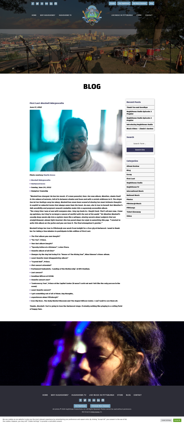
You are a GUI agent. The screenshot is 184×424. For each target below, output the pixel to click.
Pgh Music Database (139, 3)
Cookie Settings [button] (166, 420)
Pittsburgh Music (134, 203)
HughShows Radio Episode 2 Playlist (139, 119)
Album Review (133, 166)
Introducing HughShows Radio (140, 124)
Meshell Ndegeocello (40, 180)
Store (139, 15)
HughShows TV (65, 15)
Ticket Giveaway (134, 212)
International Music (135, 191)
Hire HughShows (124, 3)
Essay (129, 174)
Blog (151, 3)
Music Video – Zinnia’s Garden (140, 128)
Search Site (140, 150)
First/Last (131, 178)
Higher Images (95, 412)
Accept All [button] (177, 420)
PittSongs (131, 207)
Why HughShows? (47, 15)
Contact (148, 15)
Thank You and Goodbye (137, 107)
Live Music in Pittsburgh (122, 15)
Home (34, 15)
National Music (133, 195)
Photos (130, 199)
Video (129, 216)
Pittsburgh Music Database (100, 406)
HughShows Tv (78, 395)
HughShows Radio (134, 183)
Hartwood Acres (38, 184)
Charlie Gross (49, 175)
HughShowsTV (133, 187)
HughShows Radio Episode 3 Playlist (139, 113)
